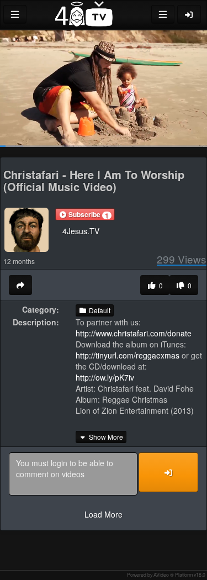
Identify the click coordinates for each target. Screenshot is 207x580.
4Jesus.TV (80, 230)
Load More (103, 514)
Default (98, 310)
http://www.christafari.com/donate (134, 333)
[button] (85, 214)
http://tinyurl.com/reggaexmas (127, 355)
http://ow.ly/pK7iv (105, 377)
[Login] (189, 14)
